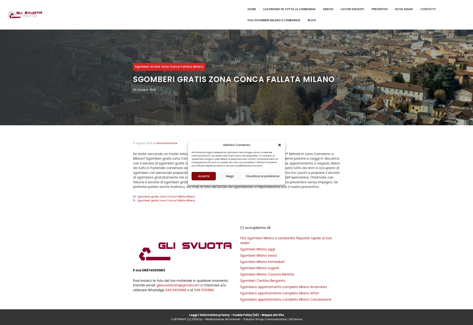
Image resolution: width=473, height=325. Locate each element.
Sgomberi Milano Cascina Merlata (267, 274)
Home (252, 9)
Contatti (428, 9)
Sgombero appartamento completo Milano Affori (279, 293)
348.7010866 (204, 290)
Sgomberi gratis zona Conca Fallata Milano (169, 67)
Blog (312, 20)
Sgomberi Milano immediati (262, 262)
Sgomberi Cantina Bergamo (262, 280)
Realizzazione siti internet (223, 319)
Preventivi (380, 9)
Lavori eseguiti (352, 9)
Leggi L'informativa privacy (209, 315)
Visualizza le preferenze (262, 176)
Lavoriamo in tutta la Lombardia (289, 9)
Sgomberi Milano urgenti (259, 268)
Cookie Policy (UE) (245, 315)
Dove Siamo (404, 9)
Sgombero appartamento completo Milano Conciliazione (285, 299)
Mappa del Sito (273, 315)
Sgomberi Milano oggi (257, 249)
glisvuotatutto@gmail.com (178, 285)
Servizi (328, 9)
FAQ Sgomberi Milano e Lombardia (274, 20)
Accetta (204, 176)
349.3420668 (175, 290)
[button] (279, 145)
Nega (230, 176)
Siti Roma (295, 319)
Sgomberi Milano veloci (258, 255)
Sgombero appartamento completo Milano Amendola (283, 287)
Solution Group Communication (265, 319)
